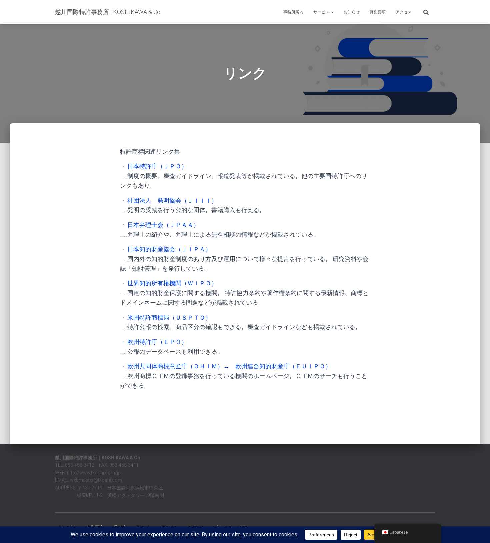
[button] (332, 12)
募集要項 (378, 12)
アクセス (404, 12)
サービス (321, 12)
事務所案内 (293, 12)
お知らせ (352, 12)
